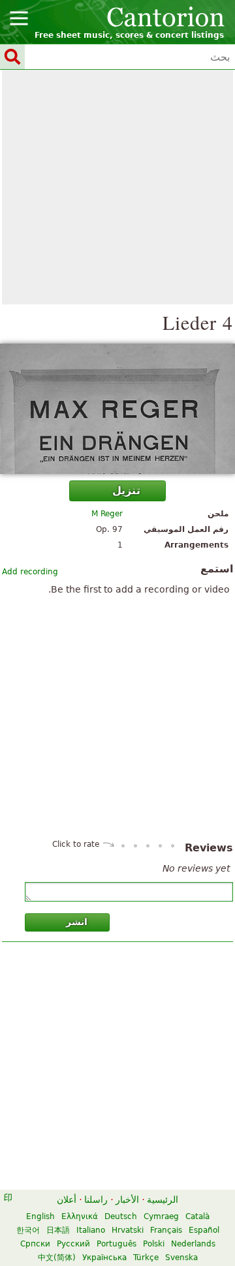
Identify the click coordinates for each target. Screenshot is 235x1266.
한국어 (28, 1230)
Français (166, 1230)
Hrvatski (128, 1230)
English (40, 1216)
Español (204, 1230)
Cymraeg (161, 1216)
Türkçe (146, 1257)
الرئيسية (162, 1199)
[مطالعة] (117, 409)
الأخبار (127, 1199)
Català (197, 1216)
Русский (73, 1243)
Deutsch (120, 1216)
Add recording (30, 571)
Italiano (90, 1230)
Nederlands (193, 1243)
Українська (104, 1257)
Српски (35, 1243)
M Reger (107, 513)
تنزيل (126, 490)
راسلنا (96, 1199)
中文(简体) (57, 1257)
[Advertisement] (117, 187)
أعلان (66, 1199)
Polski (153, 1243)
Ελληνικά (79, 1216)
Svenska (181, 1257)
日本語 (58, 1230)
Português (116, 1243)
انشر (76, 922)
